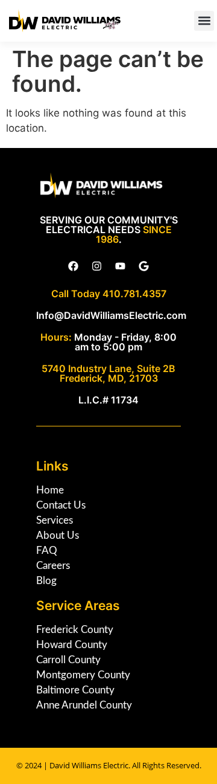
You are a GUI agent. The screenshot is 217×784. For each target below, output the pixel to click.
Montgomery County (83, 675)
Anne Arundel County (84, 705)
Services (54, 520)
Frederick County (74, 630)
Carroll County (68, 660)
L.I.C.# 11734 (108, 400)
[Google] (144, 266)
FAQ (46, 550)
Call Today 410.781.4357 (108, 294)
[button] (204, 21)
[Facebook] (73, 266)
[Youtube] (120, 266)
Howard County (71, 645)
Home (50, 490)
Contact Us (61, 505)
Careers (53, 566)
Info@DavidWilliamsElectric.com (111, 315)
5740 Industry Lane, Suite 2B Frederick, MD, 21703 (108, 373)
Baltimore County (75, 690)
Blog (46, 581)
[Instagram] (97, 266)
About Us (57, 535)
